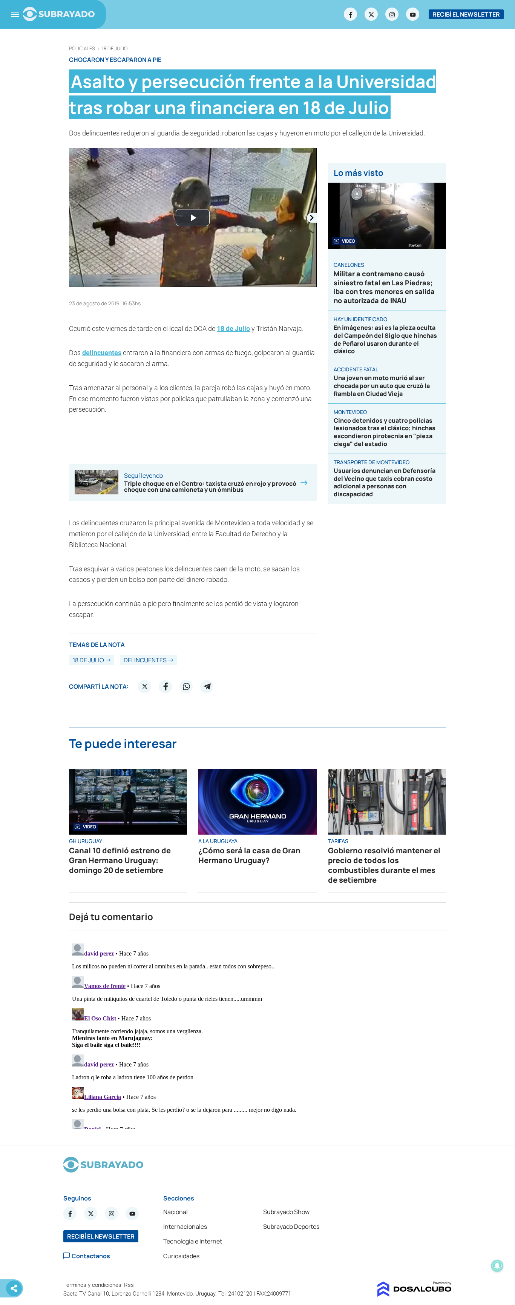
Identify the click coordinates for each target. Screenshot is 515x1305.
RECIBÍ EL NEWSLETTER (466, 14)
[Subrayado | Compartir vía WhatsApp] (186, 686)
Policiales (82, 48)
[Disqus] (257, 1034)
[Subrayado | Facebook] (351, 14)
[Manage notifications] (497, 1266)
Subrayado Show (286, 1212)
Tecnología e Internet (192, 1241)
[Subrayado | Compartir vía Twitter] (144, 686)
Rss (129, 1285)
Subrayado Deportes (291, 1226)
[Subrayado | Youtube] (413, 14)
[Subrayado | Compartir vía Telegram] (207, 686)
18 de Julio (114, 48)
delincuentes (101, 353)
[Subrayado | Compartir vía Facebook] (165, 686)
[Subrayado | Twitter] (371, 14)
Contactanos (91, 1256)
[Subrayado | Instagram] (392, 14)
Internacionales (185, 1226)
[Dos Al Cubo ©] (414, 1294)
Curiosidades (181, 1256)
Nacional (175, 1212)
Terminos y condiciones (93, 1285)
